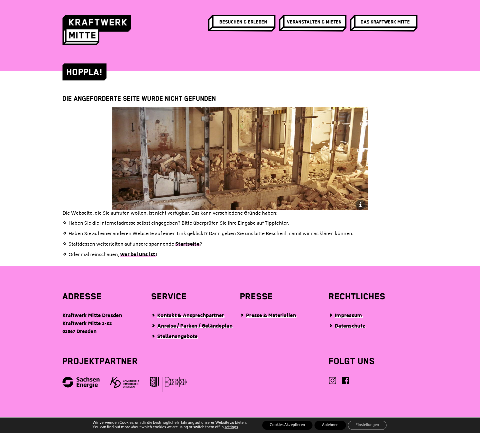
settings (231, 427)
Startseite (187, 245)
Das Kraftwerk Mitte (385, 21)
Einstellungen (367, 425)
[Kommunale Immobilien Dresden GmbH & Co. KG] (125, 384)
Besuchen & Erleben (243, 21)
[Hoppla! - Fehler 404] (240, 204)
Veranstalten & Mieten (314, 21)
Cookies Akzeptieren (287, 425)
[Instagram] (333, 382)
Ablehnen (330, 425)
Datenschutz (350, 327)
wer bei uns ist (137, 255)
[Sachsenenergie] (81, 384)
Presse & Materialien (271, 316)
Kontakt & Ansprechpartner (190, 316)
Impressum (348, 316)
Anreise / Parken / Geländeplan (194, 327)
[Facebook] (346, 382)
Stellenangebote (177, 337)
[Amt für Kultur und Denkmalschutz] (169, 386)
